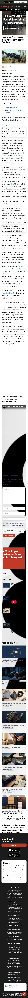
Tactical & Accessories (14, 944)
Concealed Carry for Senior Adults (11, 747)
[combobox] (20, 2)
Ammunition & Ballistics (14, 916)
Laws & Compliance (14, 958)
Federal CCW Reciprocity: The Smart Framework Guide (12, 768)
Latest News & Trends (14, 972)
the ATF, (14, 184)
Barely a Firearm (12, 108)
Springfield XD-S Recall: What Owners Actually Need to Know (12, 790)
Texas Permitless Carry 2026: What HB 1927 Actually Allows (17, 583)
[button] (25, 6)
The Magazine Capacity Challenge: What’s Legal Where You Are (18, 625)
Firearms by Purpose (14, 902)
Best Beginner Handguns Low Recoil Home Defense (17, 596)
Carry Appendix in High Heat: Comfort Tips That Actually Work (17, 610)
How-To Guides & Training (14, 930)
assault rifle (6, 293)
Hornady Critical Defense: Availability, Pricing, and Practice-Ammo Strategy (12, 812)
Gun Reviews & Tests (14, 888)
